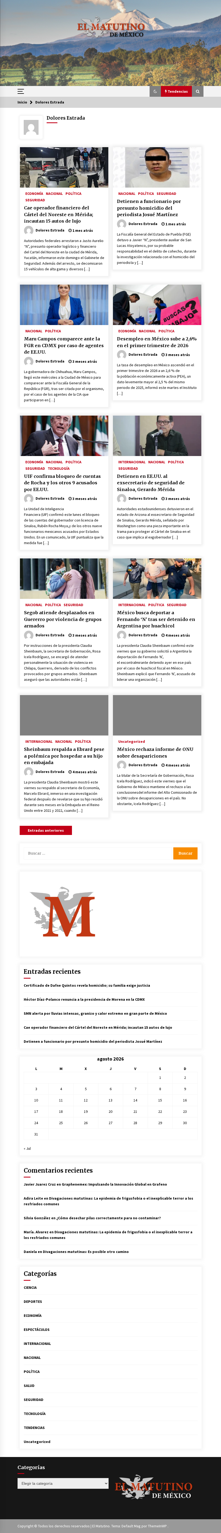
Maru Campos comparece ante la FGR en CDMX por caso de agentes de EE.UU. (64, 345)
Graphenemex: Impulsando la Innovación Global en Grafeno (114, 1184)
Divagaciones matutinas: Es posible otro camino (86, 1251)
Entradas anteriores (46, 830)
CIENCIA (30, 1287)
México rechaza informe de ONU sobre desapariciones (155, 753)
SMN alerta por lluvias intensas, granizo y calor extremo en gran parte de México (95, 1013)
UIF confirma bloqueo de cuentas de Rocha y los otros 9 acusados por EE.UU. (62, 483)
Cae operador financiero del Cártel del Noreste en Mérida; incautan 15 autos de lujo (58, 214)
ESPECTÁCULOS (37, 1329)
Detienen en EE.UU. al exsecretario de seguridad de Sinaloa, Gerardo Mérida (151, 483)
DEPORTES (33, 1301)
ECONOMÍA (34, 193)
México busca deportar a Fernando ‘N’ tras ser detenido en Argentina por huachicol (156, 619)
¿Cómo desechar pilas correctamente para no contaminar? (108, 1218)
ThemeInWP (158, 1526)
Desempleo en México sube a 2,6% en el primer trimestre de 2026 (157, 342)
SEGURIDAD (35, 200)
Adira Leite (33, 1198)
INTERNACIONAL (132, 462)
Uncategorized (131, 741)
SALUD (29, 1385)
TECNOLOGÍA (59, 468)
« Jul (27, 1148)
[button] (155, 91)
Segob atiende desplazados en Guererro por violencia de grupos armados (63, 619)
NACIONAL (54, 193)
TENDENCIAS (34, 1427)
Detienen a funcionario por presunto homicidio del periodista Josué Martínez (149, 208)
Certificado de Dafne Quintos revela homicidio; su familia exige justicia (87, 985)
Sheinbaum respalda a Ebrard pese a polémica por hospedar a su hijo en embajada (64, 756)
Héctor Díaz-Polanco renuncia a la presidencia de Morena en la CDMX (84, 999)
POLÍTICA (73, 193)
